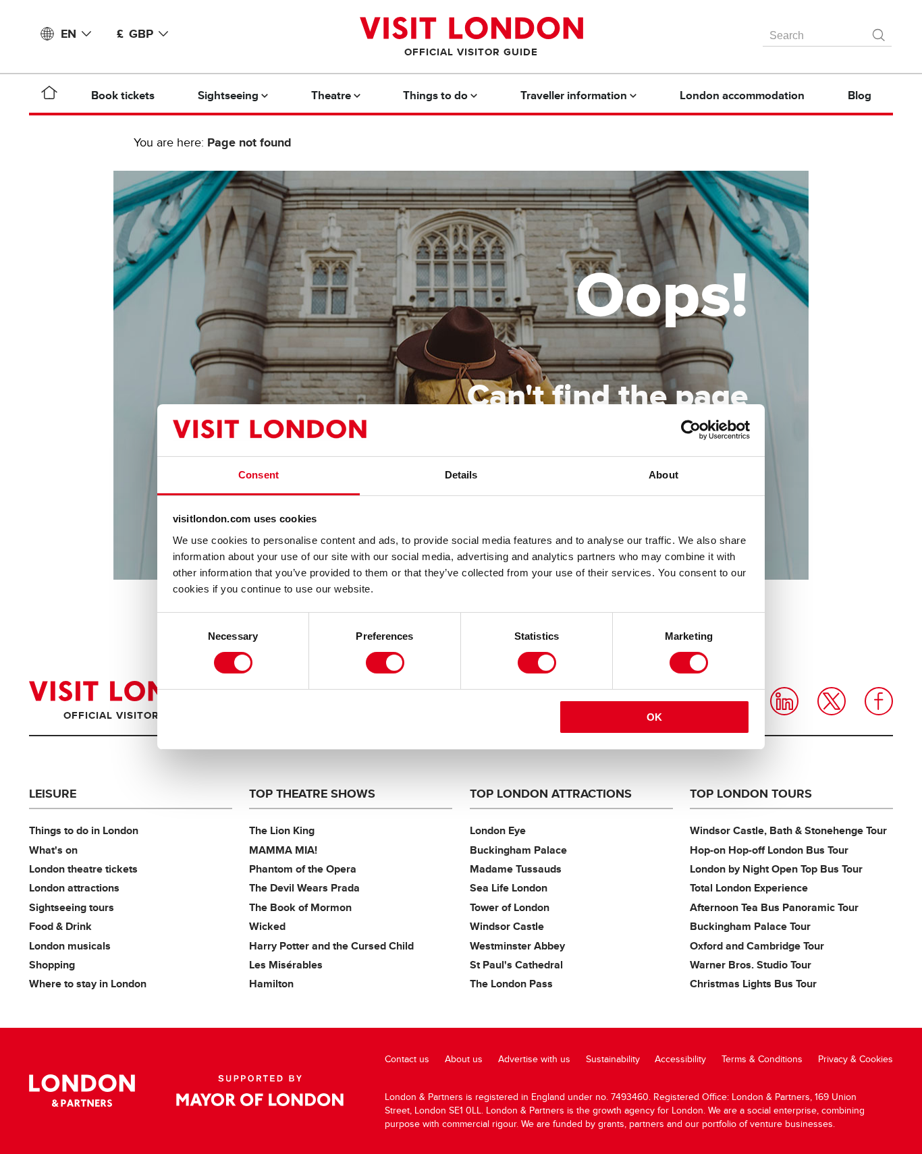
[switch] (385, 663)
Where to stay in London (87, 983)
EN (68, 34)
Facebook (879, 701)
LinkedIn (784, 701)
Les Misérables (286, 964)
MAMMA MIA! (283, 850)
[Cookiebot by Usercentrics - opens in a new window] (691, 430)
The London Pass (511, 983)
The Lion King (282, 830)
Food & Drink (60, 926)
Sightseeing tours (71, 907)
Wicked (267, 926)
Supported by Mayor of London (259, 1090)
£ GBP (135, 34)
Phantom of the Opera (302, 869)
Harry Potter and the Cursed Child (331, 946)
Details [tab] (461, 474)
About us (464, 1059)
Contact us (407, 1059)
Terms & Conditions (762, 1059)
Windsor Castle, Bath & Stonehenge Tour (788, 830)
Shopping (52, 964)
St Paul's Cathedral (516, 964)
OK (654, 717)
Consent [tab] (258, 474)
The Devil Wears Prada (304, 888)
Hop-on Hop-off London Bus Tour (769, 850)
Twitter (831, 701)
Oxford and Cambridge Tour (757, 946)
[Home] (49, 95)
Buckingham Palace (518, 850)
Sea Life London (508, 888)
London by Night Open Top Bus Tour (776, 869)
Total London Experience (749, 888)
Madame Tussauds (516, 869)
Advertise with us (534, 1059)
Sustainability (613, 1059)
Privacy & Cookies (855, 1059)
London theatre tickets (83, 869)
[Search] (879, 32)
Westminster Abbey (517, 946)
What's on (53, 850)
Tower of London (509, 907)
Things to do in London (83, 830)
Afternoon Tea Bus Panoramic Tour (774, 907)
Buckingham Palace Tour (750, 926)
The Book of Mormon (300, 907)
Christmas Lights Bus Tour (753, 983)
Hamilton (271, 983)
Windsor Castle (507, 926)
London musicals (70, 946)
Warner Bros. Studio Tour (750, 964)
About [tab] (663, 474)
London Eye (498, 830)
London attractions (74, 888)
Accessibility (680, 1059)
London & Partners (82, 1090)
